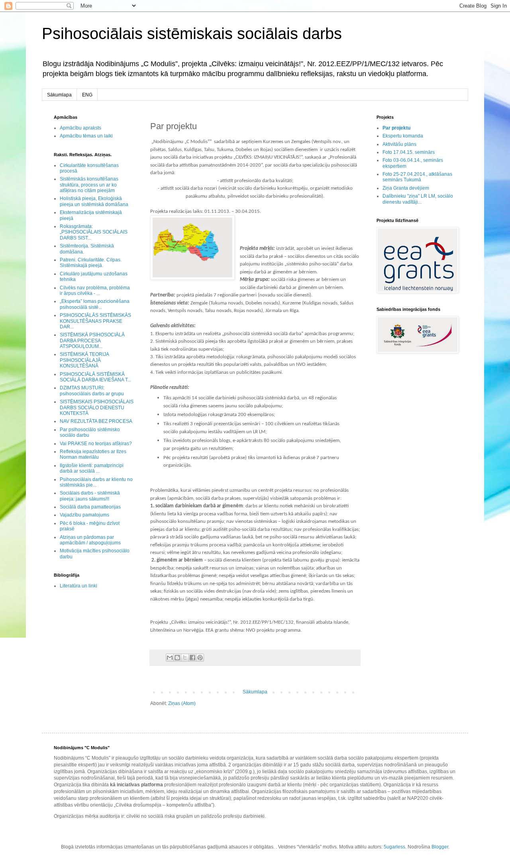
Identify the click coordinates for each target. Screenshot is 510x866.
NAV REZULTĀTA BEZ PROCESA (96, 421)
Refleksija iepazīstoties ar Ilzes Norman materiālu (93, 454)
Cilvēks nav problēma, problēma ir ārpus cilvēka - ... (95, 290)
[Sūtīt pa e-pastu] (170, 658)
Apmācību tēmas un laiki (86, 136)
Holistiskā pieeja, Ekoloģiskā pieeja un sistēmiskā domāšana (94, 201)
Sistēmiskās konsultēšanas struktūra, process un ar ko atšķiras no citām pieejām (89, 184)
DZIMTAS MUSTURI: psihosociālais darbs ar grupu (92, 390)
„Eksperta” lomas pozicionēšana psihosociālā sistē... (94, 304)
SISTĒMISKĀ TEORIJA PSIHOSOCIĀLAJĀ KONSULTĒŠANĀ (84, 360)
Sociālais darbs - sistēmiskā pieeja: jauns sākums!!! (90, 495)
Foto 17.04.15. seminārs (408, 152)
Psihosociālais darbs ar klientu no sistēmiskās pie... (96, 482)
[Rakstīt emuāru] (177, 658)
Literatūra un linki (78, 586)
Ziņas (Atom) (182, 703)
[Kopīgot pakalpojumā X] (185, 658)
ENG (87, 95)
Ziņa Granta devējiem (405, 188)
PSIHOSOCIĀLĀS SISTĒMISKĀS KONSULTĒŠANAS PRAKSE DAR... (95, 321)
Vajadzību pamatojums (84, 515)
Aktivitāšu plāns (399, 144)
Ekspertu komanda (402, 136)
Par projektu (396, 128)
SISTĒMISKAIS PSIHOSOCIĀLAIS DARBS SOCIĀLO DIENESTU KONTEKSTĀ (96, 407)
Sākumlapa (59, 95)
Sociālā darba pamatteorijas (90, 507)
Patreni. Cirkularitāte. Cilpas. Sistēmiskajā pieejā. (91, 262)
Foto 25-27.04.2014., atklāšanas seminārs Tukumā (417, 177)
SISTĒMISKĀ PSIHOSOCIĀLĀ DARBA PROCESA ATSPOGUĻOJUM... (92, 340)
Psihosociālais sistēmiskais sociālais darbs (192, 33)
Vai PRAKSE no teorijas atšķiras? (96, 443)
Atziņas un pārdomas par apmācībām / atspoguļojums (90, 540)
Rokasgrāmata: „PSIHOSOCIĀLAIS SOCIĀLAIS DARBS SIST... (94, 232)
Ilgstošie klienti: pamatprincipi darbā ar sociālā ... (92, 468)
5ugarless (394, 847)
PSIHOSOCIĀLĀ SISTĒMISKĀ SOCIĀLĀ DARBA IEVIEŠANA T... (95, 377)
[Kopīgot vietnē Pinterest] (200, 658)
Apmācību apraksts (80, 128)
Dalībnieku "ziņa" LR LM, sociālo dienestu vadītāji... (417, 198)
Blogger (440, 847)
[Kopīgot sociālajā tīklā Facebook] (192, 658)
